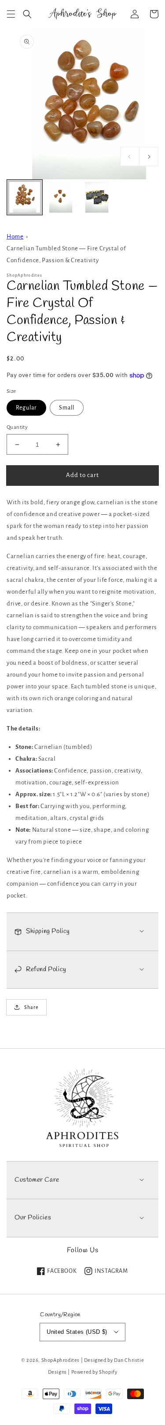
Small (66, 408)
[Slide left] (129, 156)
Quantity (17, 427)
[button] (11, 14)
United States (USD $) (77, 1332)
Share (31, 1007)
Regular (26, 408)
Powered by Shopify (94, 1372)
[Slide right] (148, 156)
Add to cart (82, 475)
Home (15, 236)
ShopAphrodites (60, 1360)
